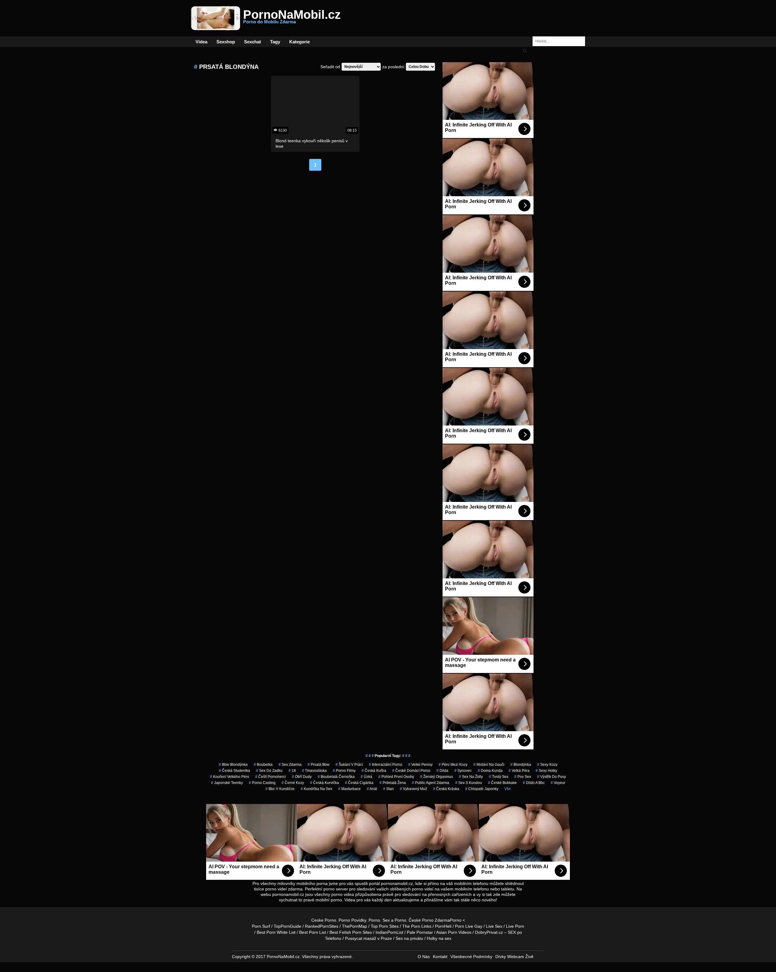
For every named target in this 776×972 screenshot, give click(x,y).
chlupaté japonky (481, 789)
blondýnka (520, 764)
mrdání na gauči (488, 764)
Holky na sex (439, 938)
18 (292, 771)
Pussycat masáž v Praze (368, 938)
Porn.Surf (261, 926)
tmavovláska (314, 771)
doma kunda (490, 771)
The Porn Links (416, 926)
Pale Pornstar (420, 932)
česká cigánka (359, 783)
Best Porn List (312, 932)
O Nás (424, 956)
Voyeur (558, 783)
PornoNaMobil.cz (292, 18)
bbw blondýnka (233, 764)
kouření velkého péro (229, 777)
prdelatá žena (393, 783)
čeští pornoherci (270, 777)
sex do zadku (269, 771)
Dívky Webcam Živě (514, 956)
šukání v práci (349, 764)
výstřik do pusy (551, 777)
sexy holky (546, 771)
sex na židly (471, 777)
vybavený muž (413, 789)
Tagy (275, 41)
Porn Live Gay (468, 926)
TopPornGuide (287, 926)
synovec (463, 771)
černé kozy (293, 783)
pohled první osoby (396, 777)
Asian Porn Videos (453, 932)
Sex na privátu (409, 938)
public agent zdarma (430, 783)
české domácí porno (411, 771)
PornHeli (443, 926)
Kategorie (299, 41)
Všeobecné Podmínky (471, 956)
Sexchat (252, 41)
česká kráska (446, 789)
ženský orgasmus (436, 777)
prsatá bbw (318, 764)
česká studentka (234, 771)
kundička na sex (316, 789)
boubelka (263, 764)
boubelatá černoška (336, 777)
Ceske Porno (323, 920)
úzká (366, 777)
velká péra (519, 771)
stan (388, 789)
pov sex (522, 777)
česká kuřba (374, 771)
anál (372, 789)
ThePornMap (354, 926)
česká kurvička (324, 783)
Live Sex (494, 926)
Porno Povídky (352, 920)
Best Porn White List (276, 932)
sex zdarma (290, 764)
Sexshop (225, 41)
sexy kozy (547, 764)
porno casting (262, 783)
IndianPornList (389, 932)
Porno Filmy (344, 771)
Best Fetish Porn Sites (350, 932)
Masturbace (349, 789)
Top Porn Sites (385, 926)
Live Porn (515, 926)
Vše (507, 789)
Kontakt (440, 956)
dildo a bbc (534, 783)
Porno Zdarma (436, 920)
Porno (374, 920)
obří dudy (302, 777)
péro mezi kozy (453, 764)
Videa (201, 41)
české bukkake (502, 783)
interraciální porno (385, 764)
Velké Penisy (420, 764)
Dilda (442, 771)
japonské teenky (227, 783)
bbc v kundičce (280, 789)
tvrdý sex (498, 777)
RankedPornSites (321, 926)
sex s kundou (468, 783)
